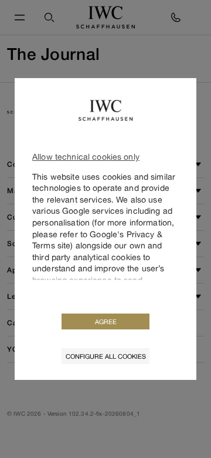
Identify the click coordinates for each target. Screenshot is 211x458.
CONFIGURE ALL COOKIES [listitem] (106, 356)
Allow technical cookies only (85, 156)
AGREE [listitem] (106, 321)
